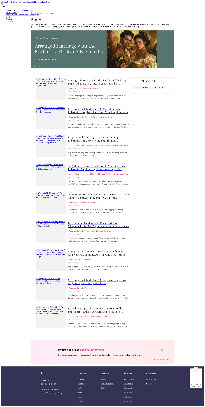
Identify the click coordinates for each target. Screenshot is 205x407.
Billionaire (94, 88)
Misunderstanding (92, 231)
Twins (95, 117)
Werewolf (81, 384)
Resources (41, 13)
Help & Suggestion (107, 384)
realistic (105, 317)
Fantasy (80, 397)
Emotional (88, 259)
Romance (39, 38)
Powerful (109, 145)
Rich (89, 202)
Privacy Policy (57, 393)
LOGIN (48, 2)
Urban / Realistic (51, 38)
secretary (110, 117)
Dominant (80, 259)
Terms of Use (45, 393)
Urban (125, 145)
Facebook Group (151, 379)
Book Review (128, 397)
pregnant (102, 117)
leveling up (124, 174)
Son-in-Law (118, 145)
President (110, 174)
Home (33, 13)
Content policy (128, 388)
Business (103, 388)
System (80, 392)
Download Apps (128, 379)
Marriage (94, 145)
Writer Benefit (128, 384)
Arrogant (85, 174)
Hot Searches (127, 392)
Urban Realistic (75, 317)
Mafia (80, 388)
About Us (104, 379)
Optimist (101, 145)
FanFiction (127, 401)
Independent (82, 202)
